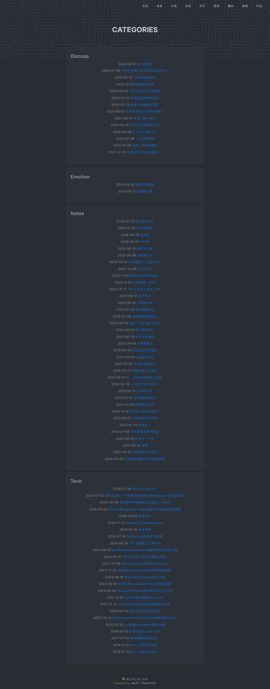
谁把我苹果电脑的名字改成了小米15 (144, 502)
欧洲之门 (144, 425)
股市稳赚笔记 (144, 309)
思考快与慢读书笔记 (144, 411)
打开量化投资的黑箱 (144, 432)
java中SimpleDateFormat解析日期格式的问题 (144, 550)
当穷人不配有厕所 (144, 145)
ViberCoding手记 (144, 489)
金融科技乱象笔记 (144, 316)
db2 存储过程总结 (144, 652)
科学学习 (144, 296)
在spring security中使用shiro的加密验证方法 (144, 618)
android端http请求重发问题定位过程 (144, 604)
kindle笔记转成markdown (144, 523)
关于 (202, 5)
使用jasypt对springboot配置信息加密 (144, 570)
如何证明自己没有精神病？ (145, 111)
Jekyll (134, 683)
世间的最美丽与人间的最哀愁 (144, 459)
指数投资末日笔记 (144, 371)
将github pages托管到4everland (144, 563)
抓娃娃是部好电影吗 (144, 98)
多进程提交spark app (144, 631)
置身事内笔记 (144, 405)
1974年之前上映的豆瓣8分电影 (145, 557)
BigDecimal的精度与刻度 (144, 536)
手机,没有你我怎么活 (144, 125)
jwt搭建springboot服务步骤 (145, 625)
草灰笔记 (144, 516)
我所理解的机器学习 (144, 638)
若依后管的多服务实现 (144, 611)
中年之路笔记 (144, 337)
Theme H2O (148, 683)
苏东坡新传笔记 (144, 398)
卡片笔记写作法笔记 (144, 384)
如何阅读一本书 (144, 282)
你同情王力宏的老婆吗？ (144, 152)
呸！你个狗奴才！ (145, 132)
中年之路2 (144, 269)
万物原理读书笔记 (144, 452)
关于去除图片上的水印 (145, 543)
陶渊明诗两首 (144, 84)
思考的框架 (144, 228)
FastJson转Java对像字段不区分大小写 (145, 591)
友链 (188, 5)
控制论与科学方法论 (144, 275)
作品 (259, 5)
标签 (160, 5)
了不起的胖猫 (144, 139)
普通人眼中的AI (145, 118)
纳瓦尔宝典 (144, 248)
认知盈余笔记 (144, 357)
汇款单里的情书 (144, 77)
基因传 (144, 235)
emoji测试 (145, 64)
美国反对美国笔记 (144, 350)
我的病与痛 (144, 191)
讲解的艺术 (145, 255)
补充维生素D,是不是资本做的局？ (144, 71)
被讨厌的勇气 (144, 221)
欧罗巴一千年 (144, 439)
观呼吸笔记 (145, 343)
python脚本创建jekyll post (144, 597)
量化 (231, 5)
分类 (174, 5)
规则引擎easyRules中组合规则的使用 (144, 584)
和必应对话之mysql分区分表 (144, 577)
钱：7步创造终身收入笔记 (144, 377)
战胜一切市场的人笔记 (145, 323)
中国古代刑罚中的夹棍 (144, 91)
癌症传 (144, 242)
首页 (145, 5)
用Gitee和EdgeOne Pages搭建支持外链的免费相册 (144, 509)
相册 (245, 5)
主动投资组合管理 (144, 418)
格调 (144, 445)
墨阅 (217, 5)
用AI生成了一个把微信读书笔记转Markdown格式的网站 (144, 496)
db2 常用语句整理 (144, 645)
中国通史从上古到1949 (144, 262)
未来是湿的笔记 (145, 364)
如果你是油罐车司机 (144, 105)
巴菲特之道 (144, 391)
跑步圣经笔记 (144, 330)
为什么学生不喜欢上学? (144, 289)
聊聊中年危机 (144, 185)
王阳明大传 (144, 303)
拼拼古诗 (144, 530)
